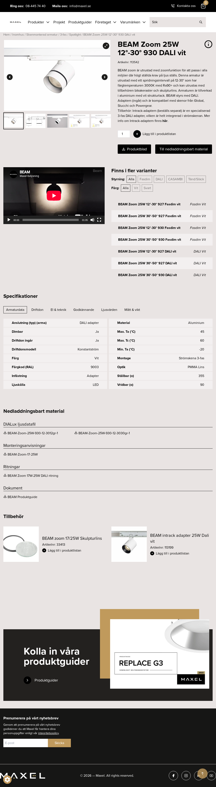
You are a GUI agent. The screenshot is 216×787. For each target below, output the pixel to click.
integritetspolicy (48, 733)
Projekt (59, 22)
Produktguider (80, 22)
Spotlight (75, 34)
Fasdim (145, 179)
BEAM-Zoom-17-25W (23, 454)
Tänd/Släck (196, 179)
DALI (159, 179)
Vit (136, 188)
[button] (73, 550)
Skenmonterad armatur (42, 34)
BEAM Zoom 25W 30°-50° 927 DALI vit (147, 263)
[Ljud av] (92, 220)
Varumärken (130, 22)
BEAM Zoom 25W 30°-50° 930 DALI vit (147, 275)
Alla (131, 179)
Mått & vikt (132, 309)
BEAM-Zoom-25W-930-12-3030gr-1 (104, 433)
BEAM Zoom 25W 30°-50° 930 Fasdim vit (149, 239)
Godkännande (83, 309)
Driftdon (37, 309)
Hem (6, 34)
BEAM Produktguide (22, 496)
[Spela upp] (9, 220)
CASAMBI (175, 179)
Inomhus (18, 34)
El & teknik (58, 309)
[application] (54, 195)
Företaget (103, 22)
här (164, 120)
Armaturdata (15, 309)
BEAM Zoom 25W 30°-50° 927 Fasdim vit (149, 216)
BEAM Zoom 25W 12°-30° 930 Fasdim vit (149, 227)
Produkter (36, 22)
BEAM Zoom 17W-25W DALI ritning (33, 475)
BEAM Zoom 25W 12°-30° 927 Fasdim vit (149, 204)
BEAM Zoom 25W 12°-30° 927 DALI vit (147, 251)
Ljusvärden (109, 309)
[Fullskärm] (99, 220)
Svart (147, 188)
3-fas (63, 34)
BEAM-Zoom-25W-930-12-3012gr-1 (33, 433)
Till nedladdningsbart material (183, 149)
